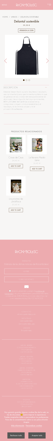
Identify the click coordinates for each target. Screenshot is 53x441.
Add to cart (16, 166)
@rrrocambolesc (26, 321)
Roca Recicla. (17, 109)
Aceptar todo (37, 435)
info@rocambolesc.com (26, 314)
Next (47, 60)
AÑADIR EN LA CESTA (26, 30)
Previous (5, 60)
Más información (17, 425)
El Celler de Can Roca (18, 102)
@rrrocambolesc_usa (27, 324)
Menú (4, 5)
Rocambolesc (26, 331)
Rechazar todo (16, 435)
